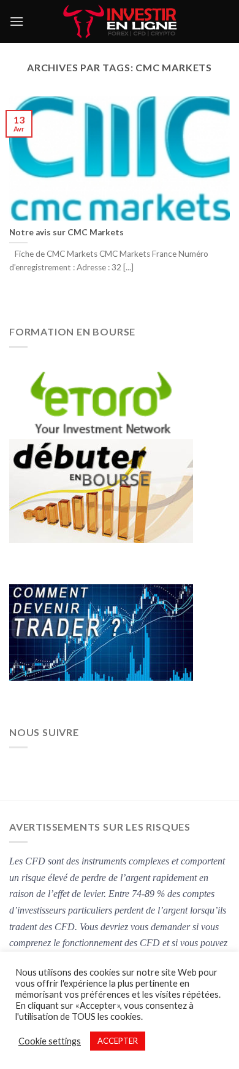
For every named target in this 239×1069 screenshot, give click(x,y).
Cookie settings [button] (49, 1041)
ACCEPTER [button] (117, 1041)
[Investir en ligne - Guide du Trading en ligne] (119, 21)
